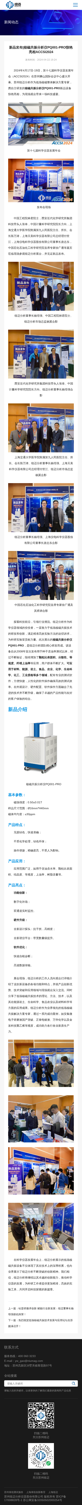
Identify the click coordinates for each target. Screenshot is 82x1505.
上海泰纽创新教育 (35, 1492)
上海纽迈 (53, 1492)
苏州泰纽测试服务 (13, 1492)
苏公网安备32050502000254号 (42, 1500)
